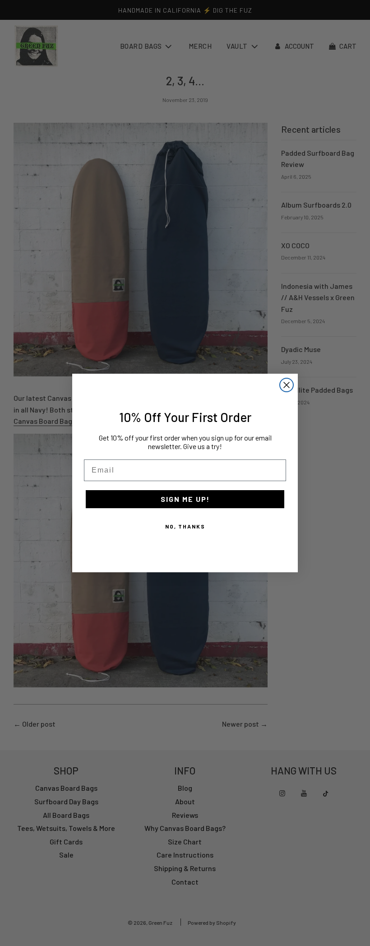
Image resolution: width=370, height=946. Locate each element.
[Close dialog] (286, 385)
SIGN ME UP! (185, 499)
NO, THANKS (185, 526)
